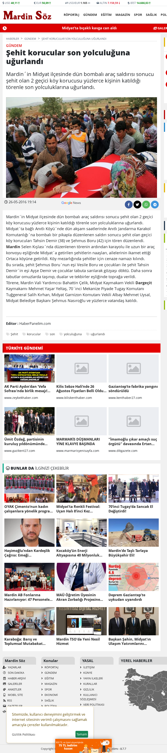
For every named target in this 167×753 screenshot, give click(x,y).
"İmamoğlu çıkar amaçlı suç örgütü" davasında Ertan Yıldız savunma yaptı (133, 441)
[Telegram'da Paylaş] (155, 204)
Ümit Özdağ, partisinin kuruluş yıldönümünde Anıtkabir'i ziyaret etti (24, 441)
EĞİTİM (106, 15)
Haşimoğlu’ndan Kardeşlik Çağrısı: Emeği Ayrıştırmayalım (27, 553)
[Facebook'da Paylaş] (129, 204)
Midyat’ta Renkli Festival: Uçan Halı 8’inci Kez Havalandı (78, 509)
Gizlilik (88, 689)
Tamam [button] (82, 734)
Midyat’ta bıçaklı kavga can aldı (89, 28)
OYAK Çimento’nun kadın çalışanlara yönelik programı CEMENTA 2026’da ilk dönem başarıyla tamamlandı (29, 509)
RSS (9, 700)
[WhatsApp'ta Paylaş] (146, 204)
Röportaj (71, 15)
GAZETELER (14, 706)
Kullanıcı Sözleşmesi (88, 697)
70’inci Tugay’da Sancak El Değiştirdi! (131, 509)
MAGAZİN (122, 15)
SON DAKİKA (15, 673)
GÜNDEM (90, 15)
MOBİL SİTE (15, 695)
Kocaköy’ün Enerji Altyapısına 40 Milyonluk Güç (77, 553)
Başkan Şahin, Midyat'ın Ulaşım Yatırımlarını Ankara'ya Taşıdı (130, 641)
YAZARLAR (14, 667)
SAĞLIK (151, 15)
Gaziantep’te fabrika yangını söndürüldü (133, 388)
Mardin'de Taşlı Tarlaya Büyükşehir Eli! (128, 553)
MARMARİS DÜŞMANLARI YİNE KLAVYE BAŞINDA (78, 441)
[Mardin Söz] (27, 15)
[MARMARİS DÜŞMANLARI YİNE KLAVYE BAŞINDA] (81, 421)
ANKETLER (14, 689)
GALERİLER (14, 684)
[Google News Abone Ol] (71, 202)
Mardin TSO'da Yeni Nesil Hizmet (78, 641)
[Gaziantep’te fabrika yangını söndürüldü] (134, 368)
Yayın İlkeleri (93, 678)
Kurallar (90, 684)
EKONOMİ (51, 695)
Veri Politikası (93, 705)
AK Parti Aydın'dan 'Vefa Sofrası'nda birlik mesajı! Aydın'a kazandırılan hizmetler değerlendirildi (25, 388)
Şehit (14, 334)
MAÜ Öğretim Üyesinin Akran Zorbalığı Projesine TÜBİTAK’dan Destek (78, 597)
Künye (87, 673)
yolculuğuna (73, 334)
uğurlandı (98, 334)
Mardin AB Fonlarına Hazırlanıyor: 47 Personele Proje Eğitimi (27, 597)
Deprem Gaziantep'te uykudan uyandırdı (127, 597)
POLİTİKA (50, 706)
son (52, 334)
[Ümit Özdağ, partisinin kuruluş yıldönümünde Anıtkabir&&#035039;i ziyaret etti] (29, 421)
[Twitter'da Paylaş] (137, 204)
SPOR (138, 15)
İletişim (89, 667)
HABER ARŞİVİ (16, 678)
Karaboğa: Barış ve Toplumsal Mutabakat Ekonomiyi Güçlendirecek (26, 641)
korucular (34, 334)
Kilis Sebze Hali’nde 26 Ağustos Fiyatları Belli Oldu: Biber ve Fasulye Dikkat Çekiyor (80, 388)
